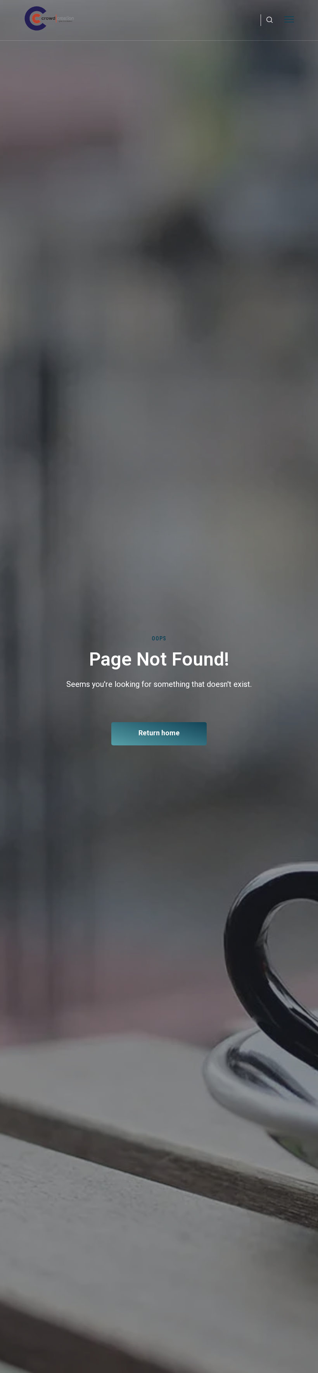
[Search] (269, 20)
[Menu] (289, 18)
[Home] (49, 18)
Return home (159, 733)
